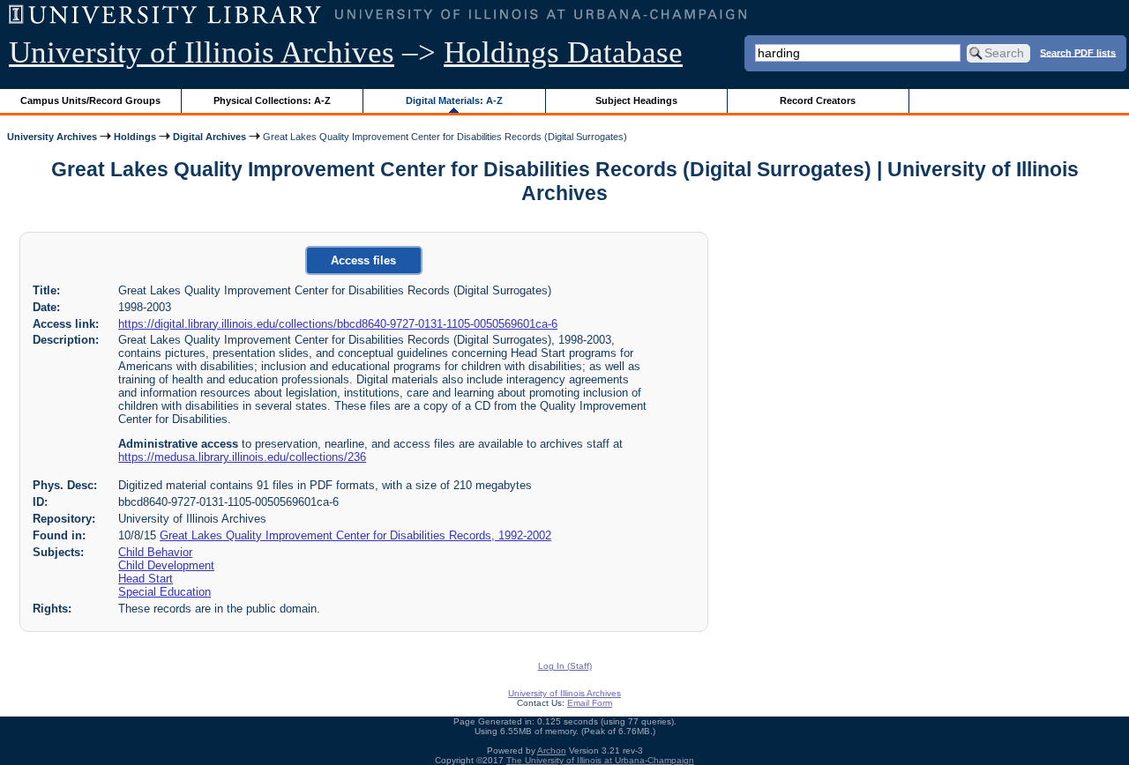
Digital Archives (209, 136)
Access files (363, 260)
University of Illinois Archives (201, 52)
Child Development (166, 565)
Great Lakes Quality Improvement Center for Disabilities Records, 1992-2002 (355, 535)
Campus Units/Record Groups (90, 100)
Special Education (164, 591)
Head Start (145, 578)
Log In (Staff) (565, 666)
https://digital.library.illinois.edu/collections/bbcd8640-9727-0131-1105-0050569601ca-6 (337, 324)
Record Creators (818, 100)
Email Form (589, 703)
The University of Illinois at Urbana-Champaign (600, 760)
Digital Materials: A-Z (454, 100)
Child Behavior (155, 552)
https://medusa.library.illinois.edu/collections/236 (242, 457)
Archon (551, 750)
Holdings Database (563, 52)
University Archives (52, 136)
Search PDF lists (1078, 52)
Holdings (135, 136)
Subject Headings (636, 100)
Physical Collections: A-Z (272, 100)
